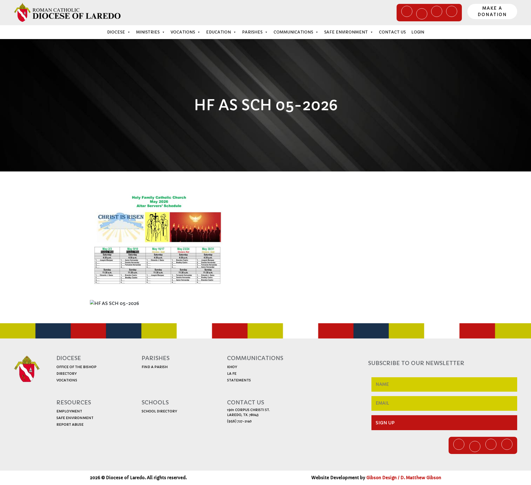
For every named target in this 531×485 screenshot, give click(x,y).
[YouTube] (436, 11)
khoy (232, 367)
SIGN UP (385, 422)
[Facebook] (406, 11)
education (218, 32)
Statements (239, 380)
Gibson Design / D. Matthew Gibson (403, 477)
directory (66, 373)
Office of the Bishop (76, 367)
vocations (66, 380)
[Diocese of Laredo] (67, 12)
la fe (231, 373)
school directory (159, 411)
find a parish (155, 367)
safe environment (74, 418)
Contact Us (392, 32)
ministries (148, 32)
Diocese (116, 32)
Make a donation (492, 11)
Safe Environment (346, 32)
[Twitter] (421, 13)
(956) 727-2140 (239, 421)
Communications (293, 32)
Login (417, 32)
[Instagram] (451, 11)
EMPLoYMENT (69, 411)
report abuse (70, 424)
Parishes (252, 32)
